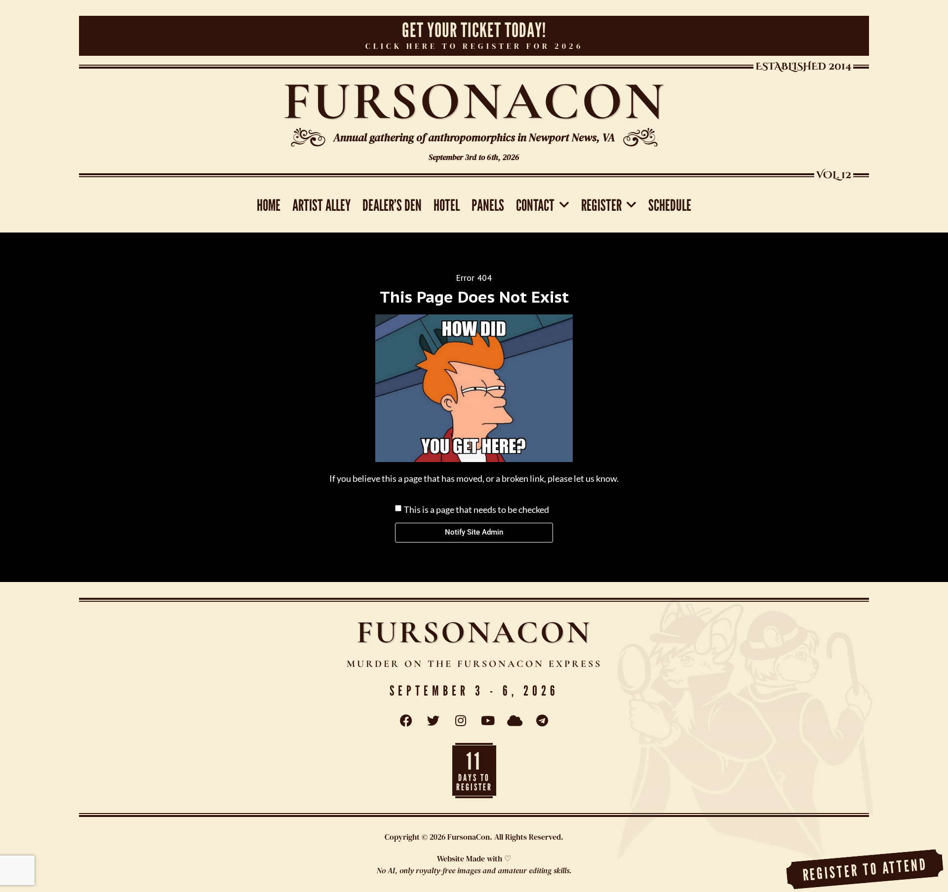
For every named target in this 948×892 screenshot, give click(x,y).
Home (268, 204)
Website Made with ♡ (474, 858)
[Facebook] (406, 720)
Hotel (447, 204)
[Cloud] (515, 720)
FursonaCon (474, 101)
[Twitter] (433, 720)
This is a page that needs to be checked (476, 509)
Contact (535, 204)
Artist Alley (321, 204)
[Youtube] (487, 720)
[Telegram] (542, 720)
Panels (488, 204)
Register (601, 204)
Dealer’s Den (392, 204)
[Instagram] (460, 720)
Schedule (669, 204)
